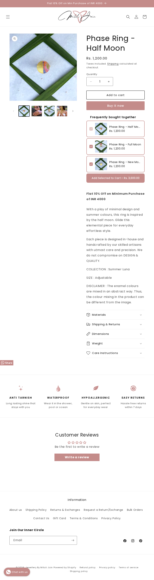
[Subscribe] (73, 540)
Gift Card (59, 518)
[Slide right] (73, 111)
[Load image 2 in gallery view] (36, 111)
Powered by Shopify (65, 567)
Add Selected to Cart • (116, 178)
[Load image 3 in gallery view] (49, 111)
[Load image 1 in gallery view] (24, 111)
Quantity (91, 74)
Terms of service (128, 567)
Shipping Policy (36, 510)
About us (15, 510)
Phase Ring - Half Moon (125, 127)
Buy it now (115, 106)
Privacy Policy (111, 518)
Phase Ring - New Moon (125, 162)
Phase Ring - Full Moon (125, 144)
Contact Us (41, 518)
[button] (8, 17)
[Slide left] (13, 111)
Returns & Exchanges (65, 510)
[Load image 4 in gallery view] (62, 111)
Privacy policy (107, 567)
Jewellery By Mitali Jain (39, 567)
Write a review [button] (77, 457)
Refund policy (88, 567)
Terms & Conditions (84, 518)
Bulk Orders (135, 510)
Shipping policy (79, 571)
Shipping (113, 63)
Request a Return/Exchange (103, 510)
